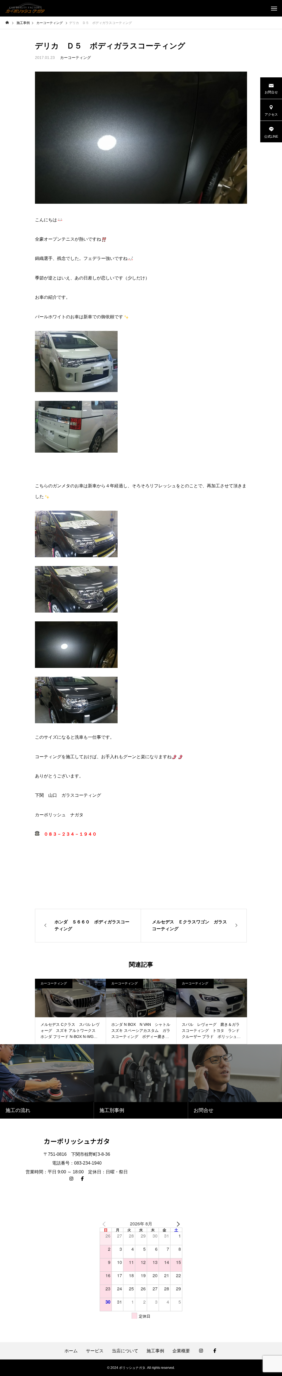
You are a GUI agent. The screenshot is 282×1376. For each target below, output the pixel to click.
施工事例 (155, 1351)
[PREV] (105, 1224)
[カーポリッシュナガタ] (25, 8)
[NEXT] (177, 1224)
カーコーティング (75, 57)
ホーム (71, 1351)
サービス (95, 1351)
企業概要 (181, 1351)
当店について (125, 1351)
